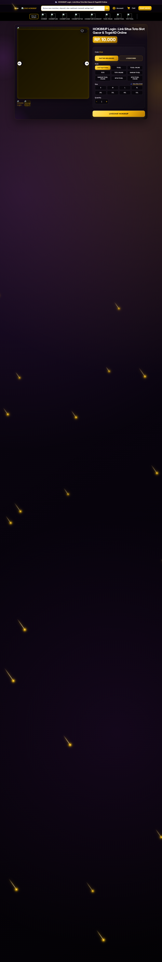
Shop (16, 8)
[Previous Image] (21, 63)
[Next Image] (85, 63)
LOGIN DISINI (131, 58)
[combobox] (73, 8)
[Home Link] (29, 8)
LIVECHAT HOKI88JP (118, 114)
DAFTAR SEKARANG (106, 58)
